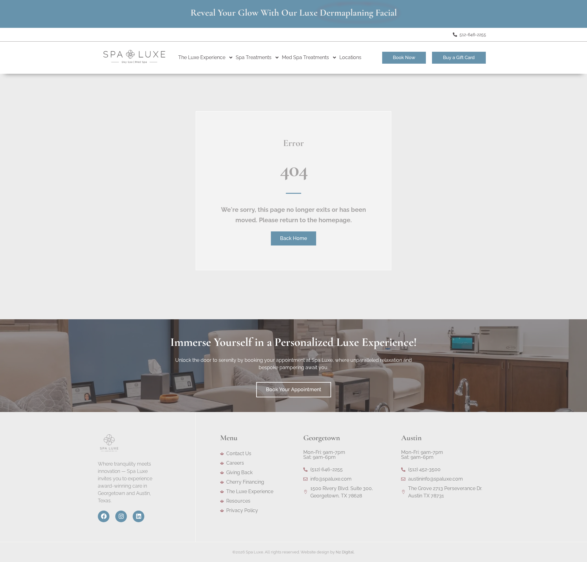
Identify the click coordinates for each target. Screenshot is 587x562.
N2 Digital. (345, 552)
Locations (350, 57)
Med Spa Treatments (305, 57)
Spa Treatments (253, 57)
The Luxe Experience (201, 57)
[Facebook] (103, 516)
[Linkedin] (138, 516)
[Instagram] (121, 516)
